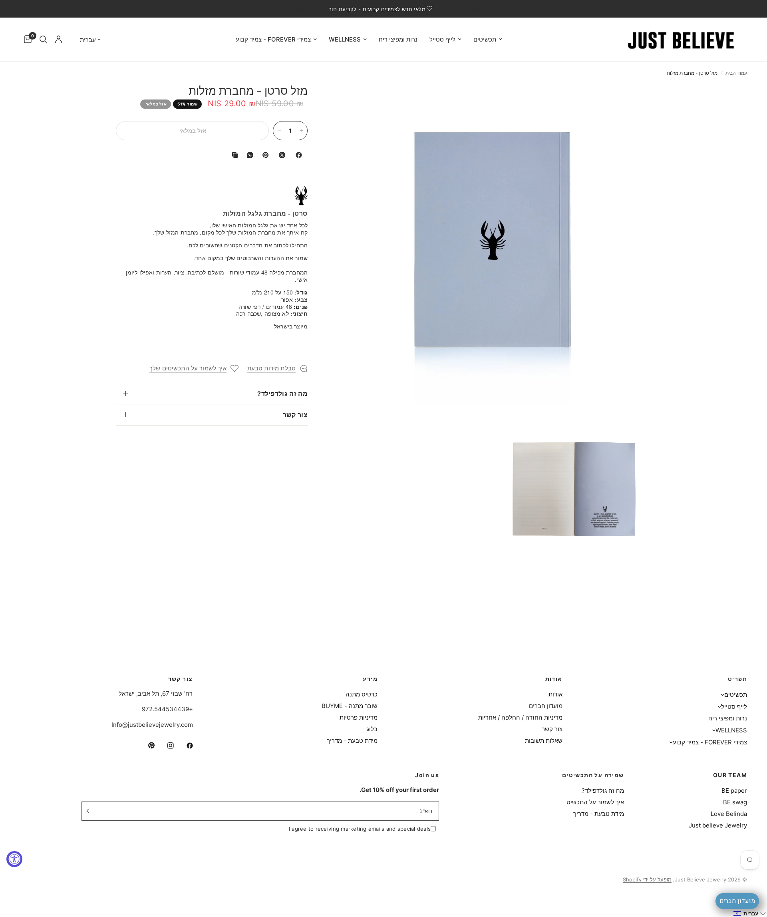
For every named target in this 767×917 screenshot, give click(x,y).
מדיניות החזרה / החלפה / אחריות (520, 717)
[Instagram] (165, 745)
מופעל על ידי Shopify (647, 879)
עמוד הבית (736, 73)
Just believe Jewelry (718, 825)
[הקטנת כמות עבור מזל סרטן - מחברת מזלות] (279, 130)
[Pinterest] (263, 155)
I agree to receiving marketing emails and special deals (360, 828)
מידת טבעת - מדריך (352, 740)
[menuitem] (487, 39)
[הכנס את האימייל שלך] (89, 811)
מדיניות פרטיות (359, 717)
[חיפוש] (43, 40)
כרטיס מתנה (362, 694)
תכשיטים (484, 39)
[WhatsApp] (248, 155)
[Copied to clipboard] (233, 155)
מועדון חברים (545, 706)
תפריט (737, 679)
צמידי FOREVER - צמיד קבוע (273, 39)
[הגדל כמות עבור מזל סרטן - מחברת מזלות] (301, 130)
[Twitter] (280, 155)
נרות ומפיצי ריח (398, 39)
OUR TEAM (730, 775)
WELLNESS (345, 39)
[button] (750, 913)
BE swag (735, 802)
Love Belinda (729, 814)
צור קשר (295, 415)
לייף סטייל (442, 39)
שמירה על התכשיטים (593, 775)
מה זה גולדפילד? (282, 394)
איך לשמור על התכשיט (595, 802)
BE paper (734, 790)
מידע (370, 679)
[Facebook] (297, 155)
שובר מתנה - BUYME (350, 706)
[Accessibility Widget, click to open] (14, 859)
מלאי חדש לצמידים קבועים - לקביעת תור (377, 9)
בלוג (372, 729)
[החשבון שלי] (58, 40)
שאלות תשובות (543, 740)
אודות (553, 679)
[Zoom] (634, 100)
